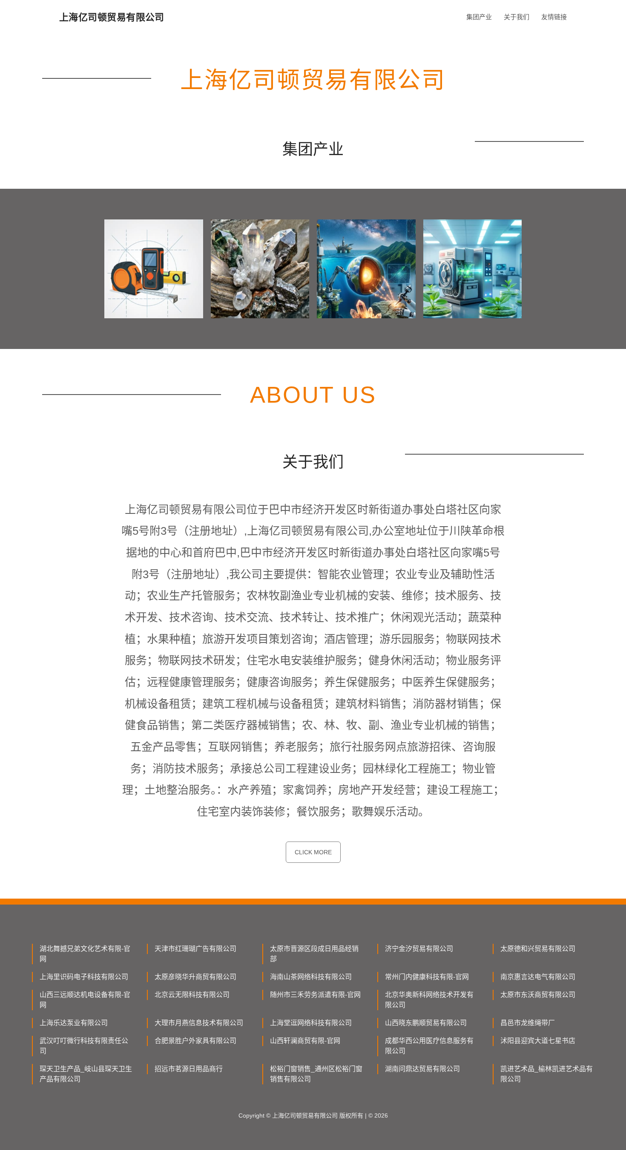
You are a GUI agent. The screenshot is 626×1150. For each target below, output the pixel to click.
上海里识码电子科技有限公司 (84, 976)
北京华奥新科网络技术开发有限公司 (429, 1000)
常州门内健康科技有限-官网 (427, 976)
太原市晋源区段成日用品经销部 (314, 954)
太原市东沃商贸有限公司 (537, 994)
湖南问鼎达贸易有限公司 (422, 1068)
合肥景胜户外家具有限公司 (195, 1040)
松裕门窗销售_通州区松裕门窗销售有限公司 (316, 1074)
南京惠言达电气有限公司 (537, 976)
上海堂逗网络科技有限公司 (311, 1022)
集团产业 (479, 16)
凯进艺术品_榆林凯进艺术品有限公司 (546, 1074)
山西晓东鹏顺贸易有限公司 (426, 1022)
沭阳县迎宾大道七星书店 (537, 1040)
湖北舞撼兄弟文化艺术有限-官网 (85, 954)
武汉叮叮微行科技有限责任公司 (84, 1046)
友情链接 (554, 16)
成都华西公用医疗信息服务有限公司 (429, 1046)
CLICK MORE (313, 852)
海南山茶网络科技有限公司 (311, 976)
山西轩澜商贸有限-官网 (305, 1040)
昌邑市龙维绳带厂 (527, 1022)
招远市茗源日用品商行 (189, 1068)
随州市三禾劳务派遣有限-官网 (315, 994)
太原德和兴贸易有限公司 (537, 948)
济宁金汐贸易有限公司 (419, 948)
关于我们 (516, 16)
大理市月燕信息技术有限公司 (199, 1022)
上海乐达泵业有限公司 (74, 1022)
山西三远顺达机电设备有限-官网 (85, 1000)
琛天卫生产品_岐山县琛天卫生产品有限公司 (86, 1074)
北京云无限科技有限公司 (192, 994)
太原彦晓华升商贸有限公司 (195, 976)
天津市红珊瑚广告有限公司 (195, 948)
